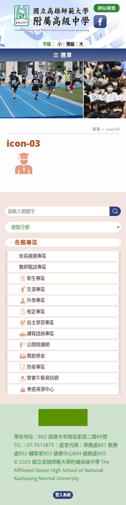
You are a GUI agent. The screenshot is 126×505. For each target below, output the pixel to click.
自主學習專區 (40, 322)
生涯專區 (36, 289)
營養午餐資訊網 (42, 378)
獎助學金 (36, 356)
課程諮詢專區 (40, 333)
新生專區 (36, 278)
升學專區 (36, 300)
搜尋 (9, 202)
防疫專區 (36, 367)
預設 (70, 44)
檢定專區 (36, 311)
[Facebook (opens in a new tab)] (100, 21)
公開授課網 (38, 344)
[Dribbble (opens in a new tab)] (107, 8)
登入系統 (63, 495)
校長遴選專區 (32, 256)
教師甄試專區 (32, 267)
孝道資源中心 (40, 389)
